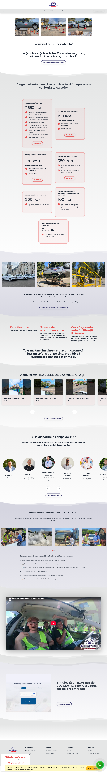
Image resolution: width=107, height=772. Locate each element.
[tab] (52, 550)
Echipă (51, 11)
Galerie (63, 11)
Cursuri (57, 11)
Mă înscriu (37, 143)
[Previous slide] (32, 412)
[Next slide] (74, 412)
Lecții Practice (50, 753)
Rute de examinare (72, 753)
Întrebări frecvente (30, 750)
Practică (69, 11)
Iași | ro (7, 10)
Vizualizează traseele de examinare (53, 307)
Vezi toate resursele (53, 418)
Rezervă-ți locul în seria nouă (53, 62)
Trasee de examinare (41, 11)
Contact (75, 11)
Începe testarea (64, 704)
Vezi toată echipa (54, 495)
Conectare (98, 11)
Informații (28, 753)
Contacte (90, 750)
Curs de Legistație (51, 750)
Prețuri (31, 11)
